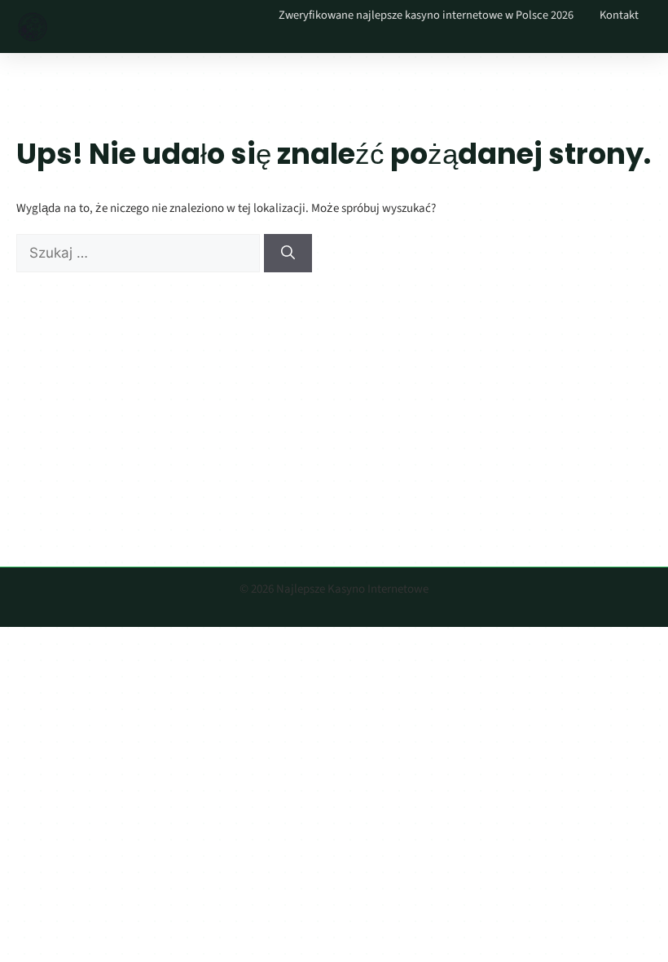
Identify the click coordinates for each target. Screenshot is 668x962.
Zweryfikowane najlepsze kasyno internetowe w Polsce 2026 (426, 15)
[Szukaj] (288, 253)
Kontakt (619, 15)
